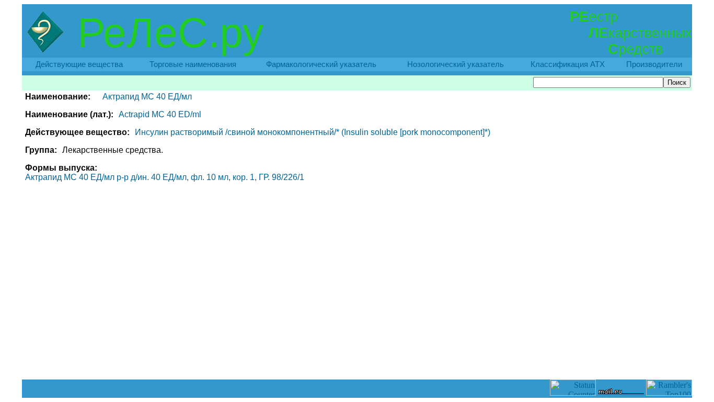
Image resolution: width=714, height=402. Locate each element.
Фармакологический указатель (321, 64)
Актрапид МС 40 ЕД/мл (147, 96)
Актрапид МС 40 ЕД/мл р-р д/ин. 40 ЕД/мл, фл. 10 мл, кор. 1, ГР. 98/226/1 (164, 177)
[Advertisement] (357, 355)
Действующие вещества (79, 64)
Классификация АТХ (568, 64)
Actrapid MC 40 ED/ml (160, 114)
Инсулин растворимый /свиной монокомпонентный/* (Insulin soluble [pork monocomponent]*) (312, 132)
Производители (654, 64)
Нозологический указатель (455, 64)
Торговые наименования (192, 64)
